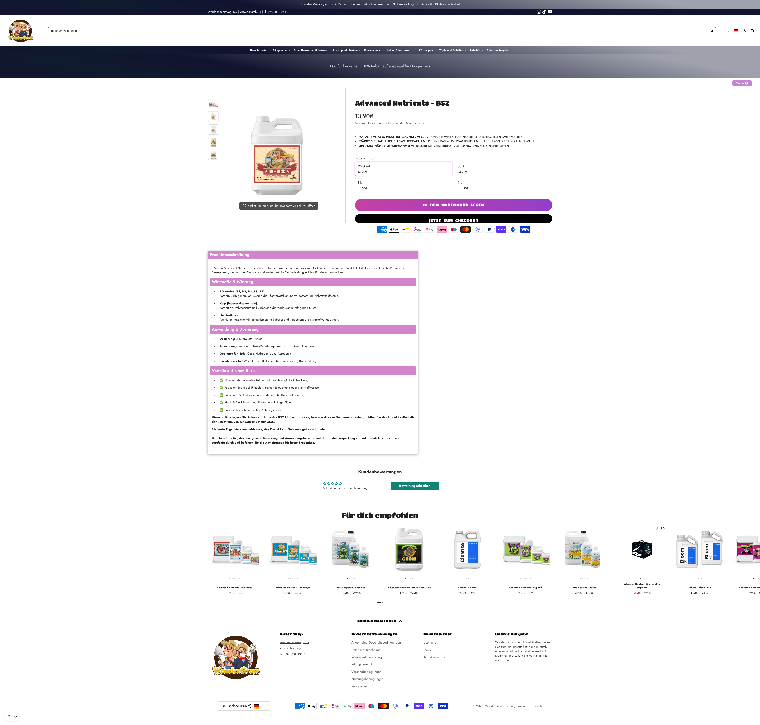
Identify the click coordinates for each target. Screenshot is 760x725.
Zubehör (475, 50)
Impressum (359, 686)
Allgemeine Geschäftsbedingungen (376, 642)
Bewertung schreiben (414, 485)
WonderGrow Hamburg (500, 706)
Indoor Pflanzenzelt (399, 50)
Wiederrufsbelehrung (367, 657)
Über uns (429, 642)
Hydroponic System (345, 50)
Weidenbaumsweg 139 (223, 12)
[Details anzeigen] (380, 66)
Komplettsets (258, 50)
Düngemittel (280, 50)
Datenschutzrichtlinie (366, 649)
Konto (744, 30)
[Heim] (21, 31)
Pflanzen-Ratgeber (498, 50)
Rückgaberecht (362, 664)
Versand (383, 123)
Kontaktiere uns (434, 657)
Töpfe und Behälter (451, 50)
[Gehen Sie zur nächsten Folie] (551, 563)
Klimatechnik (372, 50)
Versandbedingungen (367, 671)
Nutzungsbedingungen (368, 678)
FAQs (427, 649)
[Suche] (712, 31)
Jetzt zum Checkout (454, 220)
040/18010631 (296, 654)
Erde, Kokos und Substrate (310, 50)
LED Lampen (425, 50)
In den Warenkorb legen (453, 205)
